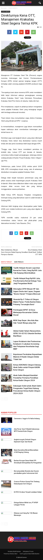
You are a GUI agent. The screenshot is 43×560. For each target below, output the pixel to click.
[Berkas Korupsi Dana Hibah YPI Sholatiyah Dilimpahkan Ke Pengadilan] (6, 461)
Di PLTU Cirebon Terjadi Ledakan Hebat (27, 492)
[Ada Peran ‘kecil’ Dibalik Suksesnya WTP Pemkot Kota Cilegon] (6, 432)
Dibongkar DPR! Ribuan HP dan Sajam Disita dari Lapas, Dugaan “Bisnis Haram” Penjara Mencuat (26, 291)
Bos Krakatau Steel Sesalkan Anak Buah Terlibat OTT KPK (32, 252)
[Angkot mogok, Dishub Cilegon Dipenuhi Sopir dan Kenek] (6, 442)
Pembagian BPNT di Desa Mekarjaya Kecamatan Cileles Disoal (25, 312)
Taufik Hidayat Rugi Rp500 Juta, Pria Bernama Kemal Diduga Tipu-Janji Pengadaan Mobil (27, 280)
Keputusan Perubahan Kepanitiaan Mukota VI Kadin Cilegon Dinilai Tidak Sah (27, 356)
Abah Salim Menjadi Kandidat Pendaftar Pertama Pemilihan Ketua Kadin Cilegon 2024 (25, 377)
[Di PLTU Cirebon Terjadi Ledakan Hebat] (6, 495)
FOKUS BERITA (5, 11)
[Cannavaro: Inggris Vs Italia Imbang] (6, 420)
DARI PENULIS (18, 262)
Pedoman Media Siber (11, 554)
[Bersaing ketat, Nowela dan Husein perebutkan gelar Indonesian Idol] (6, 472)
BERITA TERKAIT (6, 262)
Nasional (4, 294)
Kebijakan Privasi (28, 551)
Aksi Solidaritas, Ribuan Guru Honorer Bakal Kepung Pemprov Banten (11, 252)
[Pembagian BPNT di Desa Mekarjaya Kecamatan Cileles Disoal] (6, 312)
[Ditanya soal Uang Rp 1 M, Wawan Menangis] (6, 515)
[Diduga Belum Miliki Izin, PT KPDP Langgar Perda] (6, 505)
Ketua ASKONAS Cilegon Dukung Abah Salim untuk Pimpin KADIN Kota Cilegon (27, 367)
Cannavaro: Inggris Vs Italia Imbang (27, 418)
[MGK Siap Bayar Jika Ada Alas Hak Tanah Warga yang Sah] (6, 323)
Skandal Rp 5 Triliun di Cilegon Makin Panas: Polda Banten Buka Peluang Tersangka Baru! (27, 301)
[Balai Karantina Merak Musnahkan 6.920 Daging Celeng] (6, 452)
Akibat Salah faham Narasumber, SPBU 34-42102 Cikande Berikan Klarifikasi (27, 333)
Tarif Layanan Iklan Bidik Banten (29, 554)
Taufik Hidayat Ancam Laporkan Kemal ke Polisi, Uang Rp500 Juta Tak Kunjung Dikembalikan (27, 270)
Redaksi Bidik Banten (14, 551)
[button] (40, 3)
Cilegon (4, 273)
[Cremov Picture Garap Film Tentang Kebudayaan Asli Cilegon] (6, 484)
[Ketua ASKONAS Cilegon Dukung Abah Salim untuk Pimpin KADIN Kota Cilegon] (6, 367)
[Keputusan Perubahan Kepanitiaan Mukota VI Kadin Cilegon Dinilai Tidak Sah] (6, 357)
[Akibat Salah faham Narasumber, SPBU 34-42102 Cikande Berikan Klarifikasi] (6, 333)
